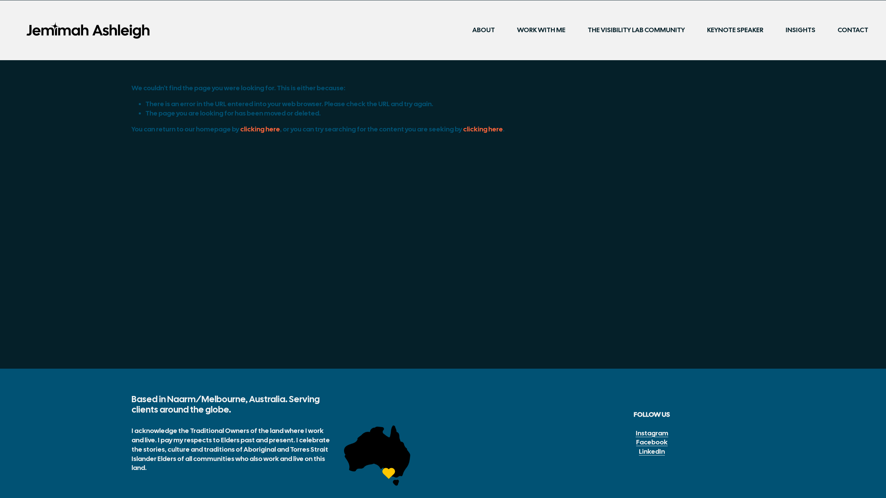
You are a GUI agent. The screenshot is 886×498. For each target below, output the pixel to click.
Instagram (652, 433)
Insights (800, 30)
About (483, 30)
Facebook (652, 442)
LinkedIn (652, 451)
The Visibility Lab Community (636, 30)
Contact (853, 30)
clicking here (260, 129)
